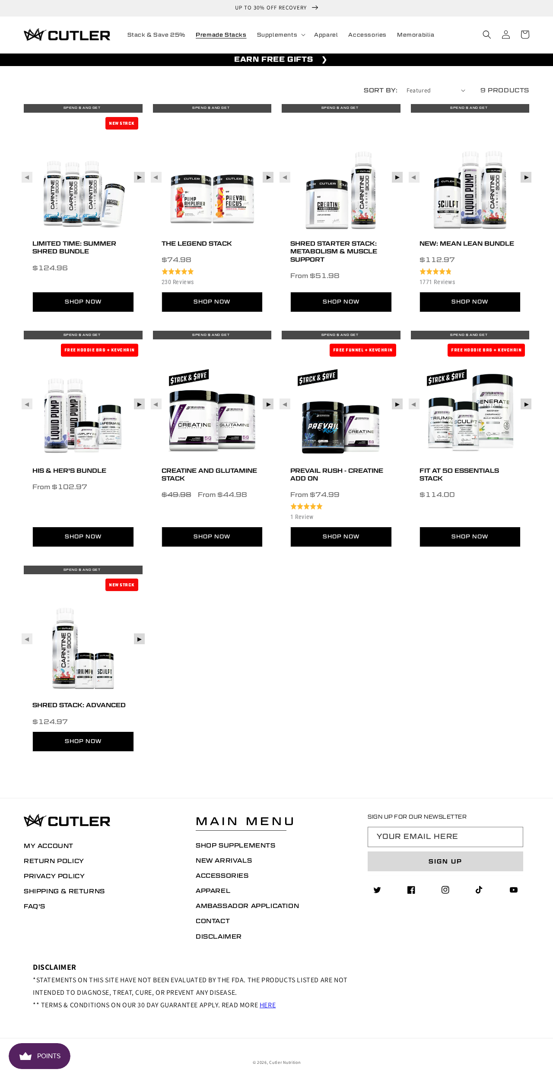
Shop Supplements (236, 845)
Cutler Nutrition (284, 1062)
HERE (268, 1004)
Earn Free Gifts (273, 59)
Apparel (213, 890)
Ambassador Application (247, 905)
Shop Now (83, 301)
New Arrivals (224, 860)
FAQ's (34, 906)
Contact (213, 920)
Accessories (222, 875)
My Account (48, 845)
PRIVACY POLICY (54, 876)
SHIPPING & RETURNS (64, 891)
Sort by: (380, 90)
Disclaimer (219, 936)
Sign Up (445, 861)
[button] (280, 35)
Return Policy (54, 860)
